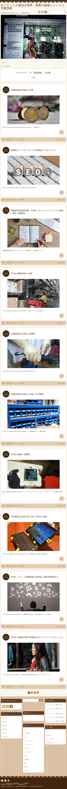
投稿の (48, 735)
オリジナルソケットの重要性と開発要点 (55, 717)
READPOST (61, 132)
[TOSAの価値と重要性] (33, 487)
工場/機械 (26, 759)
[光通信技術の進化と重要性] (33, 367)
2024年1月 (4, 733)
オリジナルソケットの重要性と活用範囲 (55, 721)
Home (4, 62)
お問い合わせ (46, 12)
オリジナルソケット (28, 740)
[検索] (41, 700)
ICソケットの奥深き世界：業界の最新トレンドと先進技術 (14, 783)
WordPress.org (49, 742)
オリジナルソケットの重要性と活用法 (54, 704)
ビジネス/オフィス (28, 752)
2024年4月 (4, 721)
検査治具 (26, 767)
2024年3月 (4, 725)
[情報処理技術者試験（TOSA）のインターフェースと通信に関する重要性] (33, 246)
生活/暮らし (26, 770)
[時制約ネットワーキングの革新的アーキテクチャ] (33, 183)
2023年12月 (5, 736)
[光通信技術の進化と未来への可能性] (33, 427)
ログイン (48, 731)
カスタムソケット (28, 744)
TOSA (13, 139)
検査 (25, 763)
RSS (39, 12)
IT (24, 139)
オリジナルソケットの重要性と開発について (55, 709)
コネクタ (18, 139)
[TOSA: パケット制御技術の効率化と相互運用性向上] (33, 610)
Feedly (42, 12)
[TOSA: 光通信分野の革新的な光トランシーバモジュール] (33, 670)
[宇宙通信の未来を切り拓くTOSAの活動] (33, 550)
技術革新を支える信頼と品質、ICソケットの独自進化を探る (13, 784)
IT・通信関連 (7, 139)
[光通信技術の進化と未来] (33, 123)
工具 (25, 755)
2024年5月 (4, 718)
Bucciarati (61, 139)
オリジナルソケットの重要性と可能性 (54, 713)
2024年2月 (4, 729)
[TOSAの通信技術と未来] (33, 307)
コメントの (49, 738)
